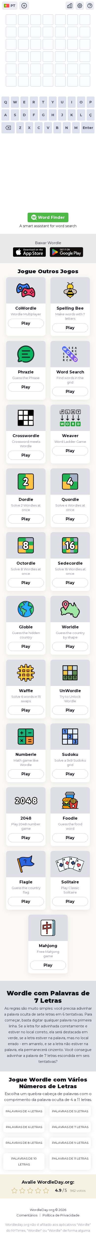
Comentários (26, 1215)
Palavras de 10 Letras (24, 1161)
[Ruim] (22, 1190)
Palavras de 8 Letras (24, 1143)
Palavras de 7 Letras (70, 1127)
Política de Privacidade (61, 1215)
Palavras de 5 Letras (70, 1111)
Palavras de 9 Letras (70, 1143)
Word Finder (51, 217)
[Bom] (38, 1190)
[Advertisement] (48, 174)
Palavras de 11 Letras (70, 1158)
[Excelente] (46, 1190)
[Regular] (30, 1190)
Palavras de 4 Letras (24, 1111)
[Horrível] (14, 1190)
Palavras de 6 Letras (24, 1127)
